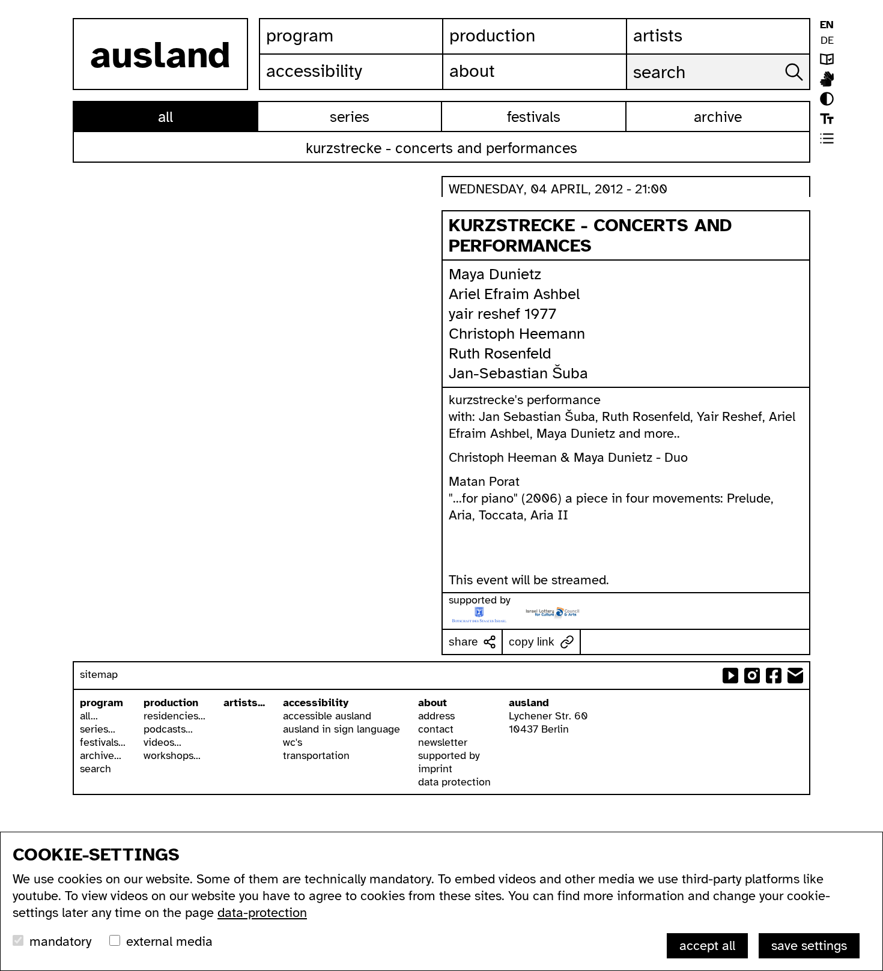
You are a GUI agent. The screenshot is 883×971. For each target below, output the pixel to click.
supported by (449, 755)
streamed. (580, 580)
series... (97, 729)
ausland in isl (826, 78)
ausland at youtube (730, 675)
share (463, 641)
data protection (454, 781)
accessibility (315, 702)
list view (826, 138)
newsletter (442, 742)
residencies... (174, 715)
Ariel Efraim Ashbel (514, 294)
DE (827, 40)
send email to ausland (795, 675)
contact (436, 729)
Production (492, 35)
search (95, 768)
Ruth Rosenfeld (500, 353)
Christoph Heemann (517, 333)
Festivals (533, 116)
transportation (316, 755)
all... (89, 715)
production (171, 702)
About (472, 70)
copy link (531, 641)
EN (827, 24)
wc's (292, 742)
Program (299, 35)
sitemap (99, 674)
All (165, 116)
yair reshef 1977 (502, 314)
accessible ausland (327, 715)
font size (826, 118)
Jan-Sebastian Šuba (518, 373)
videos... (162, 742)
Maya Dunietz (495, 274)
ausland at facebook (773, 675)
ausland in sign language (341, 729)
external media (169, 941)
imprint (435, 768)
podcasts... (168, 729)
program (101, 702)
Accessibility (314, 70)
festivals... (103, 742)
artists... (244, 702)
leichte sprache (826, 59)
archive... (100, 755)
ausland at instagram (752, 675)
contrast (826, 98)
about (432, 702)
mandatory (60, 941)
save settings (809, 945)
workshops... (172, 755)
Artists (657, 35)
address (436, 715)
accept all (707, 945)
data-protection (262, 912)
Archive (718, 116)
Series (349, 116)
